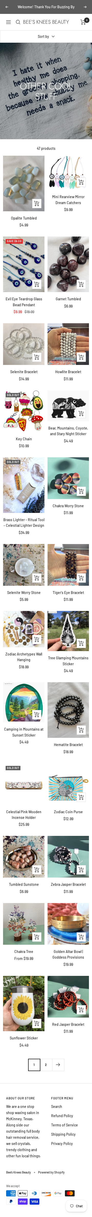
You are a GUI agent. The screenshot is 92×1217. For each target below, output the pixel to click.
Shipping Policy (63, 1134)
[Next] (58, 1065)
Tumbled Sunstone (24, 884)
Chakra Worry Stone (68, 506)
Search (56, 1106)
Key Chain (24, 439)
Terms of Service (64, 1125)
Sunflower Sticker (24, 1038)
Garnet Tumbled (68, 299)
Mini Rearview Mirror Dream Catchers (68, 200)
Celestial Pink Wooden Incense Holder (23, 815)
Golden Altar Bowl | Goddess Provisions (68, 954)
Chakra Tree (23, 951)
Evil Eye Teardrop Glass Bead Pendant (24, 302)
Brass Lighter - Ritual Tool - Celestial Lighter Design (23, 523)
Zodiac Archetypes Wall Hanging (23, 657)
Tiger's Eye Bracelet (68, 592)
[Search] (18, 22)
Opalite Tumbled (24, 218)
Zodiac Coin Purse (68, 812)
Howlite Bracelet (68, 372)
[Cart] (83, 22)
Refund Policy (62, 1116)
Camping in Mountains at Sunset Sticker (23, 732)
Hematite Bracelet (68, 744)
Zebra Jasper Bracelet (68, 884)
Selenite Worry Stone (24, 592)
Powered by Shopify (51, 1172)
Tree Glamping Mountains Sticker (68, 661)
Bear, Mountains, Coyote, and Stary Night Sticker (68, 431)
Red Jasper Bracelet (68, 1024)
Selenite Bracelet (24, 372)
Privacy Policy (62, 1143)
